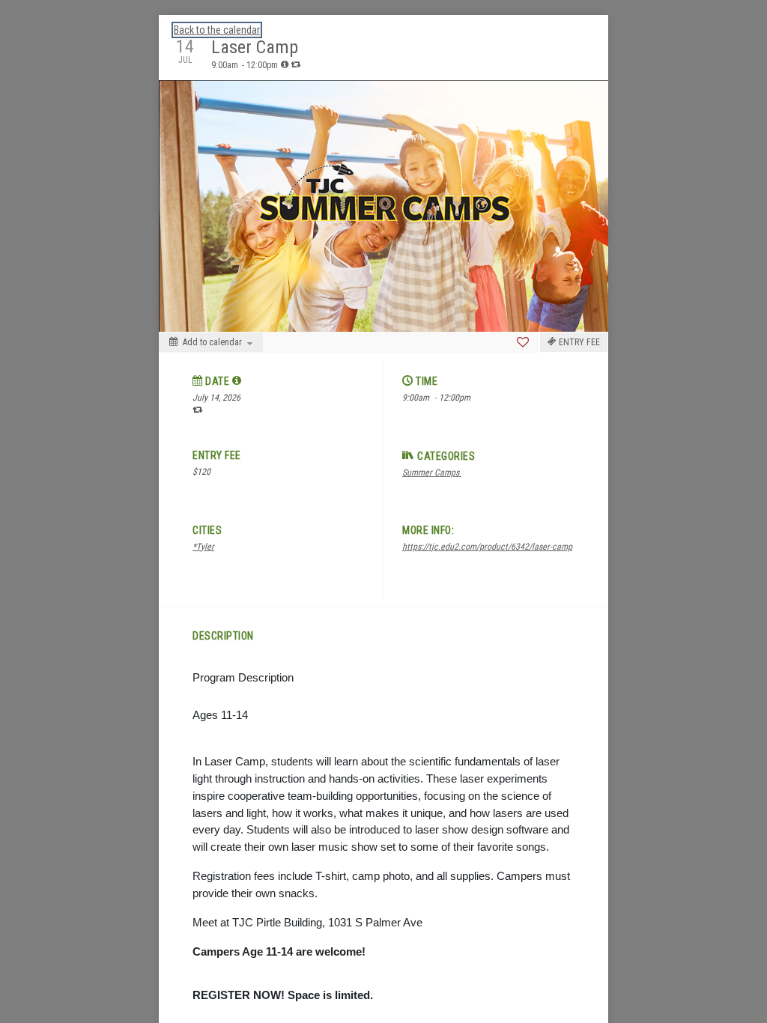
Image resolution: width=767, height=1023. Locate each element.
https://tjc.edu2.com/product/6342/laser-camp (487, 546)
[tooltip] (284, 64)
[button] (237, 380)
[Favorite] (523, 342)
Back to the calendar (217, 30)
